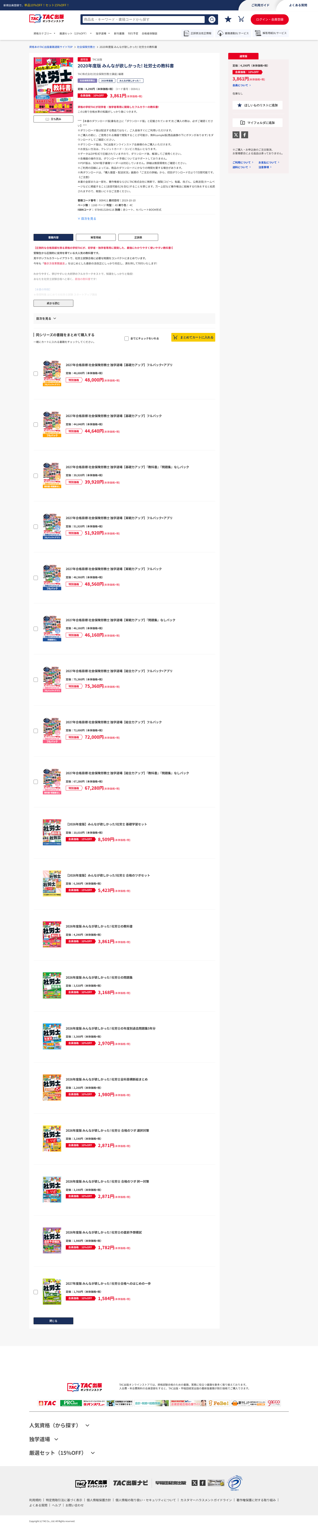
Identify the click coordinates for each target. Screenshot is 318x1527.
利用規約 (35, 1499)
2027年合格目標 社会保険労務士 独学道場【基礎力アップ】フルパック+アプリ (119, 365)
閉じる (53, 1320)
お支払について (268, 162)
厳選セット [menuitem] (73, 33)
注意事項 (264, 167)
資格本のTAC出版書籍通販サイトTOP (51, 47)
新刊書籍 (119, 33)
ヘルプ (56, 1505)
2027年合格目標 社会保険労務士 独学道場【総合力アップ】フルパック (114, 722)
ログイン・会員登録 (269, 19)
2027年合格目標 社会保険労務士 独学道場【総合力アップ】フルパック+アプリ (119, 671)
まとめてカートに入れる (197, 337)
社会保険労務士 (86, 47)
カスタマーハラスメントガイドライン (206, 1499)
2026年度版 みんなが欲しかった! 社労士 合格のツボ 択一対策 (107, 1181)
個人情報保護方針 (99, 1499)
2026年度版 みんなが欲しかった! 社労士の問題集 (99, 977)
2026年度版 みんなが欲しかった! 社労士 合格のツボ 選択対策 (107, 1130)
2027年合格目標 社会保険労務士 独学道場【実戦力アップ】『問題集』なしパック (120, 620)
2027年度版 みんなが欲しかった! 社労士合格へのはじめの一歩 (108, 1283)
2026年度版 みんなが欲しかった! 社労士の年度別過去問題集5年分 (111, 1028)
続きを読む (53, 303)
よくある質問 (38, 1505)
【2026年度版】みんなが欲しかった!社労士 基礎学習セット (106, 824)
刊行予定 (133, 33)
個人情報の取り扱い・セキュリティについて (146, 1499)
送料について (240, 167)
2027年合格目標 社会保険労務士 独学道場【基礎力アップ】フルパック (114, 416)
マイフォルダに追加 (261, 122)
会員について (240, 85)
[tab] (243, 56)
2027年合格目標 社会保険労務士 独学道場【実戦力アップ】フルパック (114, 569)
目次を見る (88, 219)
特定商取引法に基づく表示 (64, 1499)
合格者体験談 (149, 33)
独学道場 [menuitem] (101, 33)
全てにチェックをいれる (144, 338)
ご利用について (242, 162)
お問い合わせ (75, 1505)
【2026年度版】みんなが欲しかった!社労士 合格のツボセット (108, 875)
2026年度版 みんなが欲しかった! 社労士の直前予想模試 (104, 1232)
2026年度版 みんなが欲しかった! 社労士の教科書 (99, 926)
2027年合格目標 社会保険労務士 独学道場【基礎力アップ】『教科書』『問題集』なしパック (127, 467)
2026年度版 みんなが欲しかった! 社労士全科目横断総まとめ (107, 1079)
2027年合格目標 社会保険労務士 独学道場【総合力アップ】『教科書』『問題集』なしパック (127, 773)
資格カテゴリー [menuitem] (43, 33)
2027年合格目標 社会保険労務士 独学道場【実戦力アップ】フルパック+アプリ (119, 518)
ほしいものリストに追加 (261, 105)
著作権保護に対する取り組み (256, 1499)
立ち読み (56, 119)
